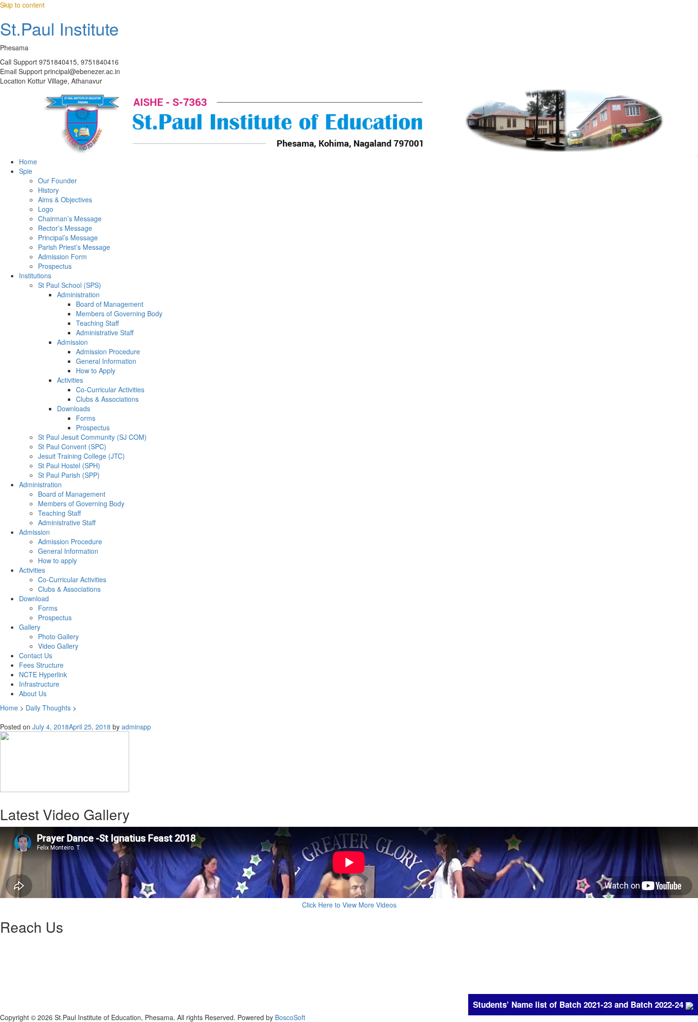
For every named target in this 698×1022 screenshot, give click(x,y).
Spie (25, 171)
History (48, 190)
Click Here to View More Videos (349, 904)
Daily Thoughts (48, 707)
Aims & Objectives (65, 199)
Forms (85, 418)
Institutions (35, 275)
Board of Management (109, 304)
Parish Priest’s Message (74, 247)
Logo (45, 209)
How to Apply (95, 370)
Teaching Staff (97, 323)
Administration (78, 294)
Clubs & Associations (107, 399)
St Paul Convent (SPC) (72, 446)
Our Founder (57, 180)
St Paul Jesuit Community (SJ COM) (92, 437)
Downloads (73, 408)
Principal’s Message (68, 237)
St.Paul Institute (59, 28)
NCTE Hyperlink (43, 674)
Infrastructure (39, 684)
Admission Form (62, 256)
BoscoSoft (290, 1017)
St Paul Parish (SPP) (69, 475)
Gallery (29, 627)
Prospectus (55, 266)
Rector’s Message (65, 228)
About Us (33, 693)
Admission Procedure (108, 351)
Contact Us (35, 655)
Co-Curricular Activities (110, 389)
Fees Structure (41, 665)
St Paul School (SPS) (69, 285)
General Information (106, 361)
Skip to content (22, 4)
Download (34, 598)
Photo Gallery (58, 636)
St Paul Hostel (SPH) (69, 465)
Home (28, 161)
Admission (72, 342)
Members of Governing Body (119, 313)
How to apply (57, 560)
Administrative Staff (104, 332)
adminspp (136, 726)
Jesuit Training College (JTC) (81, 456)
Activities (70, 380)
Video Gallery (58, 646)
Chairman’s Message (70, 218)
